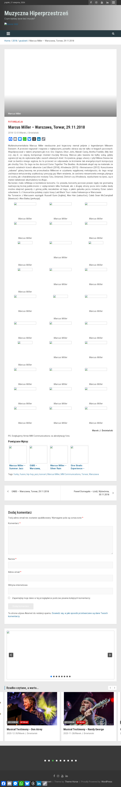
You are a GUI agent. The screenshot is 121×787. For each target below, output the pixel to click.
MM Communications (71, 474)
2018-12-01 (13, 133)
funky (16, 474)
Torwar (84, 474)
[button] (11, 655)
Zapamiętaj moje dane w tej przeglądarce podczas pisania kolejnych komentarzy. (51, 598)
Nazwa (12, 559)
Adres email (14, 572)
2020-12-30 (12, 733)
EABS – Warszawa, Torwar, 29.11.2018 (30, 491)
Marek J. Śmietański (29, 133)
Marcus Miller (53, 474)
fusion (23, 474)
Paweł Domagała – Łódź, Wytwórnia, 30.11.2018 (91, 493)
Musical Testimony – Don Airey (24, 729)
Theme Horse (71, 781)
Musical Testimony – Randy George (83, 729)
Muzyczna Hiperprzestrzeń (36, 13)
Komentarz (14, 523)
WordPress (106, 781)
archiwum (13, 722)
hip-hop (30, 474)
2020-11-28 (68, 733)
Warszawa (94, 474)
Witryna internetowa (17, 585)
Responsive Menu (113, 2)
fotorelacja (15, 122)
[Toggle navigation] (8, 33)
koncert (42, 474)
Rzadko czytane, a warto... (22, 688)
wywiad (24, 722)
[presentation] (110, 688)
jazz (37, 474)
